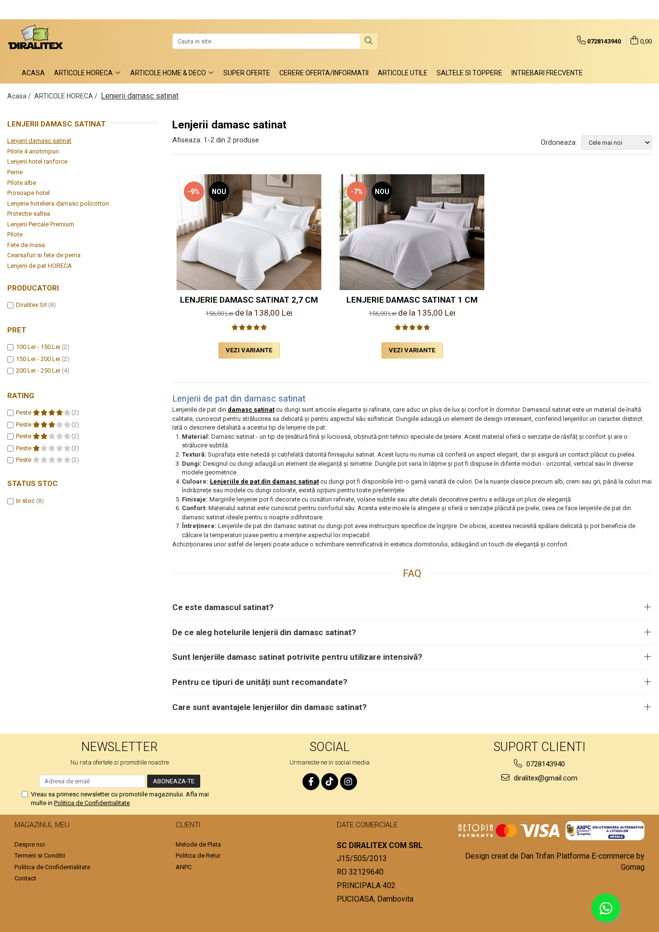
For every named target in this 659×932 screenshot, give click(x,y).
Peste (24, 412)
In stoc (25, 500)
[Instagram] (348, 781)
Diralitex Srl (31, 304)
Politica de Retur (198, 855)
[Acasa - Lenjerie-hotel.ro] (55, 41)
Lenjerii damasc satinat (39, 140)
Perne (15, 172)
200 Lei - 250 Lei (38, 370)
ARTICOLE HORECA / (66, 96)
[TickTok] (329, 781)
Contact (25, 878)
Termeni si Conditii (39, 855)
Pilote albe (21, 182)
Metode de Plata (198, 844)
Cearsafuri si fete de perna (44, 255)
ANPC (184, 867)
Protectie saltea (28, 213)
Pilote (15, 234)
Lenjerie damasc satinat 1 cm (412, 300)
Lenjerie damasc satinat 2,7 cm (249, 300)
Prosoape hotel (28, 192)
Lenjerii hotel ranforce (37, 161)
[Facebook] (310, 781)
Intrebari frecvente (547, 73)
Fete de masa (26, 245)
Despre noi (29, 844)
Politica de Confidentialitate (92, 803)
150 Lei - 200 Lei (38, 358)
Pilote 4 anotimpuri (33, 151)
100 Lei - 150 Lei (38, 346)
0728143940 (544, 764)
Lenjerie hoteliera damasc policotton (58, 203)
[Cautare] (368, 41)
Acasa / (19, 96)
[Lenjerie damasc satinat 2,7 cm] (249, 232)
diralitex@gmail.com (544, 778)
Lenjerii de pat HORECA (39, 265)
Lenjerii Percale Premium (40, 224)
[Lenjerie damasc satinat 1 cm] (412, 232)
